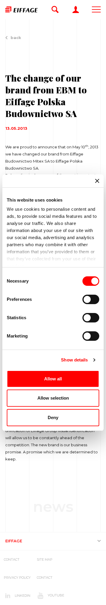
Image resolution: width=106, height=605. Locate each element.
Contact (11, 559)
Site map (44, 559)
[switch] (90, 299)
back (16, 37)
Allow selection (53, 397)
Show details (74, 359)
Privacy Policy (17, 577)
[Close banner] (97, 181)
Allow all (53, 378)
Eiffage (13, 541)
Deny (53, 417)
